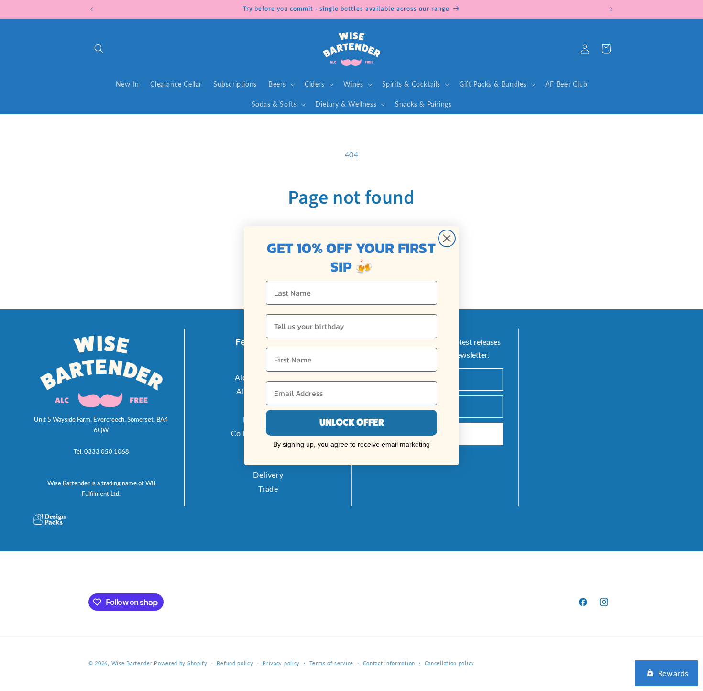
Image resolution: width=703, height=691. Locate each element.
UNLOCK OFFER (351, 422)
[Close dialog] (447, 238)
